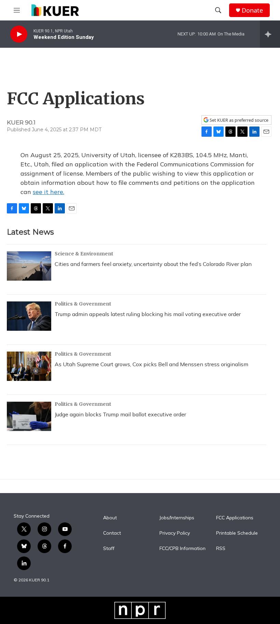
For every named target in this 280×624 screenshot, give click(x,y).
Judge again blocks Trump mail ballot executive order (120, 414)
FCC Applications (234, 518)
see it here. (48, 192)
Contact (112, 533)
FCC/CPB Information (182, 548)
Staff (108, 548)
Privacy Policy (174, 533)
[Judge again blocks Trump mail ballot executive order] (29, 416)
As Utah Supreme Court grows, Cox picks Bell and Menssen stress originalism (151, 364)
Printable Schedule (237, 533)
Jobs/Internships (176, 518)
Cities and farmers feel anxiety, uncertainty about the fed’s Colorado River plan (153, 264)
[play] (18, 34)
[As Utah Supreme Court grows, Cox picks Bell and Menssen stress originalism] (29, 366)
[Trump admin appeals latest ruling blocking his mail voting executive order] (29, 316)
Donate (252, 10)
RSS (220, 548)
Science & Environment (84, 254)
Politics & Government (83, 304)
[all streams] (270, 34)
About (110, 518)
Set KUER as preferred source (238, 120)
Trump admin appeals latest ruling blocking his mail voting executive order (148, 314)
